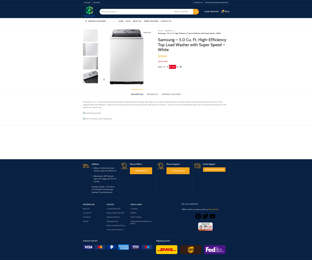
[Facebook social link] (164, 67)
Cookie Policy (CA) (113, 209)
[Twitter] (205, 216)
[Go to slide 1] (123, 82)
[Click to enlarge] (104, 79)
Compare (134, 209)
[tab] (137, 93)
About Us (86, 209)
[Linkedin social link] (177, 67)
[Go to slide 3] (127, 82)
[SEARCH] (196, 11)
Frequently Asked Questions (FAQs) (141, 222)
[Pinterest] (198, 216)
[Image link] (117, 247)
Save (173, 67)
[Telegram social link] (180, 67)
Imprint (85, 221)
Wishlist (133, 213)
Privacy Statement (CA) (115, 213)
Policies (110, 204)
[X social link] (167, 67)
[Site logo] (89, 11)
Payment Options (113, 217)
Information (89, 204)
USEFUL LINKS (136, 204)
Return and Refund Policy (116, 225)
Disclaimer (87, 217)
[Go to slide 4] (130, 82)
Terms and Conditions (115, 230)
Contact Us (87, 213)
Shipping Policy (112, 221)
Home (160, 30)
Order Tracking (135, 217)
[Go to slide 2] (125, 82)
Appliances (169, 30)
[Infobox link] (100, 178)
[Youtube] (212, 216)
